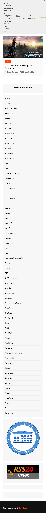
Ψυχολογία (9, 413)
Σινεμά (8, 61)
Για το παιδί (9, 193)
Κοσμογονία (9, 283)
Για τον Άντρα (10, 198)
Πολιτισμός (9, 363)
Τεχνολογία (9, 398)
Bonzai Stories (10, 98)
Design (7, 103)
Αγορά (7, 118)
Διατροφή (8, 223)
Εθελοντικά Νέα (11, 233)
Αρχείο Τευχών (10, 138)
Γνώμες (7, 203)
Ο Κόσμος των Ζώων (13, 303)
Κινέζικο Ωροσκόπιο (12, 278)
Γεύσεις (7, 183)
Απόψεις (8, 128)
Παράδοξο (9, 333)
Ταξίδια (7, 388)
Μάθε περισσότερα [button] (20, 17)
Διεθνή (7, 228)
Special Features (11, 108)
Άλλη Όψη (8, 123)
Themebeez (22, 508)
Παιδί (7, 328)
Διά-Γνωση (9, 208)
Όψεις (7, 323)
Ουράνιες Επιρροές (12, 318)
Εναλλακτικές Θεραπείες (14, 258)
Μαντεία (8, 288)
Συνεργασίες (9, 373)
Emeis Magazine (12, 72)
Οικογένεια (9, 308)
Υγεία (7, 403)
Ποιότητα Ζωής (10, 358)
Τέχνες (7, 393)
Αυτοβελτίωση (10, 158)
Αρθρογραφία (10, 133)
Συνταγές (8, 378)
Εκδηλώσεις (9, 243)
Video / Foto (9, 113)
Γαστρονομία (9, 178)
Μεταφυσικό (9, 293)
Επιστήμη (8, 263)
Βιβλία (7, 163)
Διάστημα (8, 218)
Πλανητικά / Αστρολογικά (14, 353)
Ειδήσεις (8, 238)
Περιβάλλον (9, 343)
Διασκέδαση (9, 213)
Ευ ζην (7, 268)
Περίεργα (8, 348)
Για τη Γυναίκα (10, 188)
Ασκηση (8, 148)
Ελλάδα (7, 248)
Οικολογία (8, 313)
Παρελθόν (8, 338)
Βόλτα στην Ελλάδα (12, 173)
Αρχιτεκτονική (10, 143)
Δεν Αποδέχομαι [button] (31, 17)
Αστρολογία (9, 153)
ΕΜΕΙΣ (7, 253)
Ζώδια (7, 273)
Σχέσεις (7, 383)
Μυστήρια (8, 298)
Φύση (7, 408)
